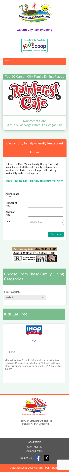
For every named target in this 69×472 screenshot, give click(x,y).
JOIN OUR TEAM (34, 451)
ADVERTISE (34, 442)
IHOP (34, 340)
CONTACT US (34, 447)
